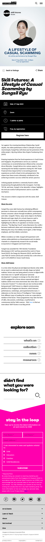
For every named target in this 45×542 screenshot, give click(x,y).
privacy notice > (7, 540)
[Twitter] (22, 499)
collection (29, 347)
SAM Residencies (12, 462)
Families (9, 458)
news (32, 353)
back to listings (12, 70)
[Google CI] (39, 499)
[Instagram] (14, 499)
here (31, 302)
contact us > (39, 540)
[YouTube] (31, 499)
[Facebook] (6, 499)
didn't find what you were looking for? (19, 385)
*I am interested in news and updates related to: (21, 446)
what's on (30, 340)
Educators (10, 455)
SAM (8, 451)
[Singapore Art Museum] (12, 3)
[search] (37, 395)
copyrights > (22, 540)
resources (29, 360)
